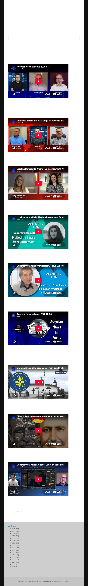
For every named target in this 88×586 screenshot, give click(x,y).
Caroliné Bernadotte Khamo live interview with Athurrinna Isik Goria (39, 203)
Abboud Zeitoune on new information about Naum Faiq (41, 451)
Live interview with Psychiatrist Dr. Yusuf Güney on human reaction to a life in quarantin (41, 300)
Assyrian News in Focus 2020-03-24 (31, 347)
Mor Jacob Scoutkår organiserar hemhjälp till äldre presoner (41, 403)
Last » (21, 512)
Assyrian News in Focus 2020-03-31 (31, 100)
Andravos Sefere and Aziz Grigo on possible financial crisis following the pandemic (42, 155)
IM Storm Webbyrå (64, 581)
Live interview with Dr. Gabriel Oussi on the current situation (42, 499)
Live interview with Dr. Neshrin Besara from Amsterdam (37, 252)
